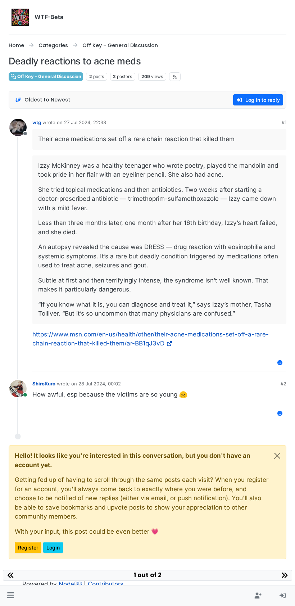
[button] (10, 595)
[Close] (277, 456)
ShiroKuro (43, 383)
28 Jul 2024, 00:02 (99, 383)
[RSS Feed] (175, 76)
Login (53, 547)
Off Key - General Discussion (48, 76)
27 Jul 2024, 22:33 (85, 122)
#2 (283, 383)
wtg (36, 122)
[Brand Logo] (20, 17)
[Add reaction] (280, 362)
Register (28, 547)
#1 (284, 122)
